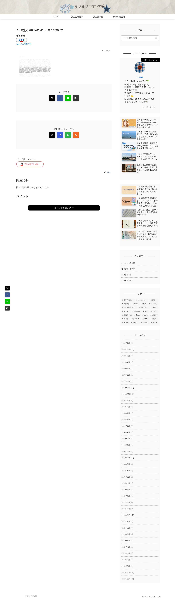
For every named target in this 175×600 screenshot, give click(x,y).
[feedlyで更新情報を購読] (68, 135)
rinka (140, 77)
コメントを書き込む (64, 208)
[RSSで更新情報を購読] (76, 135)
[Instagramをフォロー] (60, 135)
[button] (7, 308)
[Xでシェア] (7, 288)
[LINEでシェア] (7, 301)
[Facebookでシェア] (7, 294)
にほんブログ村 (23, 44)
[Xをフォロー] (52, 135)
